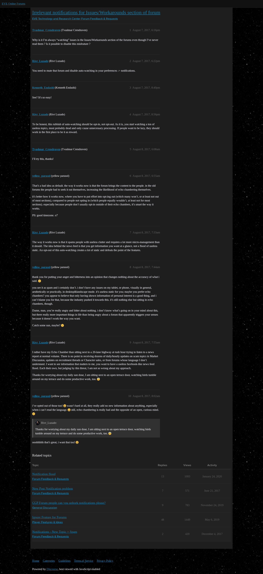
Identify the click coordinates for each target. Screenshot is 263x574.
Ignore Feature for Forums (49, 517)
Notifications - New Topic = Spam (54, 531)
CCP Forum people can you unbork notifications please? (69, 503)
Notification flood (43, 474)
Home (35, 560)
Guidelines (64, 560)
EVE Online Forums (13, 3)
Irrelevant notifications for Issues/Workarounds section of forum (96, 12)
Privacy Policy (105, 560)
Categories (49, 560)
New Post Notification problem (52, 488)
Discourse (52, 569)
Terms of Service (83, 560)
